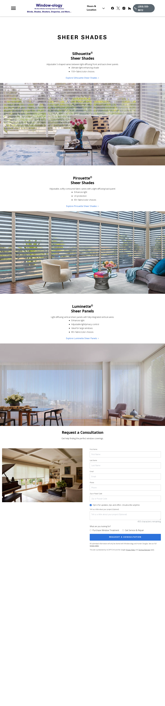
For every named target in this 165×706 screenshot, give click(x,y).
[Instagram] (124, 8)
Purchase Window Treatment (105, 530)
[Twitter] (118, 8)
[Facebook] (112, 8)
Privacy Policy (130, 550)
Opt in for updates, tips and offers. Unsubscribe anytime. (116, 505)
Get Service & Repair (134, 530)
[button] (13, 8)
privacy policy (94, 546)
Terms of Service (144, 550)
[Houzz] (129, 8)
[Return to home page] (54, 8)
